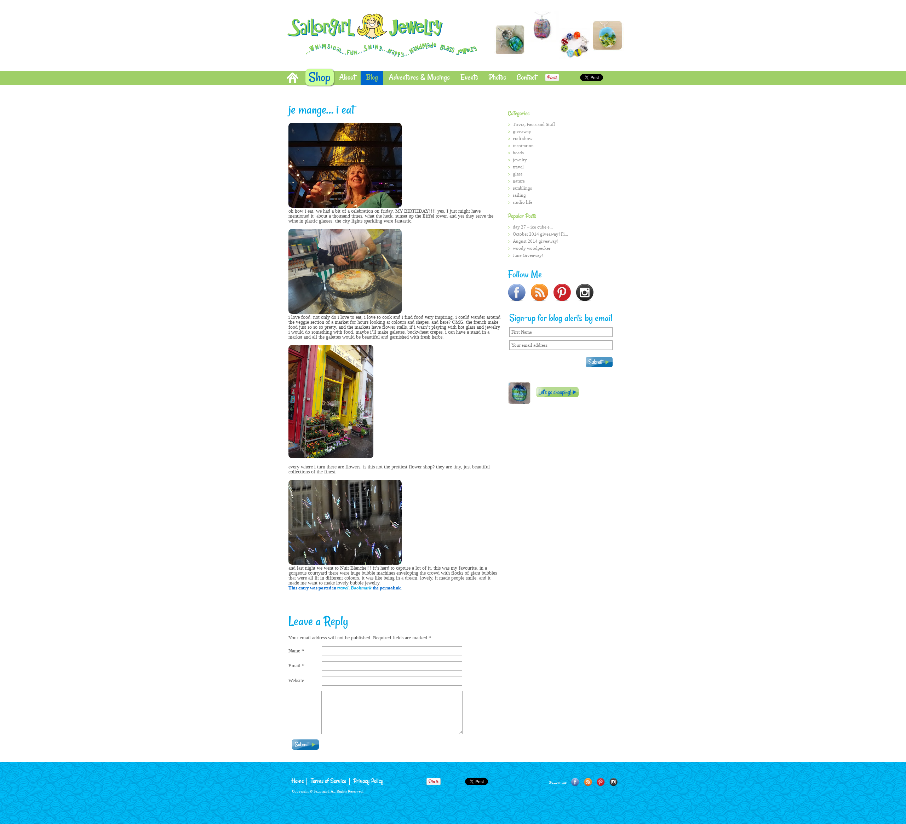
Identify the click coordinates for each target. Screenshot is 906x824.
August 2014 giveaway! (535, 241)
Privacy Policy (368, 781)
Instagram (613, 782)
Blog (372, 78)
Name (296, 650)
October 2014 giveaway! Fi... (540, 234)
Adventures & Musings (419, 78)
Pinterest (601, 782)
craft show (522, 139)
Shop (320, 78)
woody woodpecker (531, 248)
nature (519, 181)
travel (343, 588)
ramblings (522, 188)
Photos (497, 78)
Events (469, 78)
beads (518, 153)
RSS (588, 782)
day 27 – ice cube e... (533, 227)
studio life (522, 202)
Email (296, 665)
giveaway (522, 131)
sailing (519, 195)
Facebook (575, 782)
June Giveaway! (528, 255)
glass (517, 174)
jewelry (520, 160)
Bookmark (361, 588)
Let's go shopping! (557, 392)
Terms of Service (328, 781)
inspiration (523, 146)
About (347, 78)
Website (296, 680)
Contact (527, 78)
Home (292, 78)
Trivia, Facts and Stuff (534, 124)
